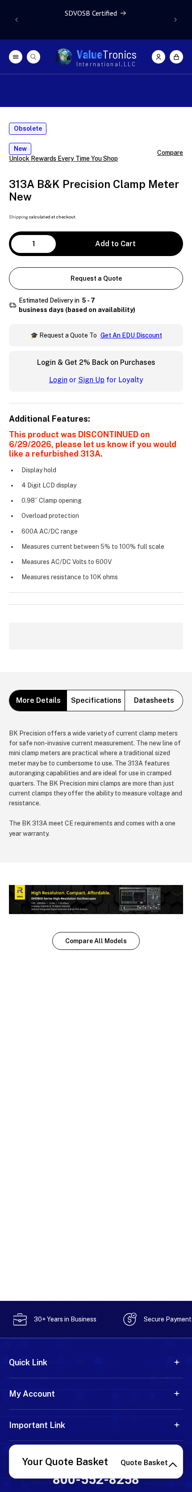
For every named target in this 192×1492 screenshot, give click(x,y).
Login (58, 380)
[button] (176, 57)
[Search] (33, 57)
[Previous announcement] (16, 20)
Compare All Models (96, 941)
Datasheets (154, 700)
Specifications (96, 700)
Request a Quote (96, 278)
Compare (170, 152)
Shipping (18, 216)
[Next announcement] (175, 20)
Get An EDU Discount (131, 335)
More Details (38, 700)
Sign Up (91, 380)
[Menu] (15, 57)
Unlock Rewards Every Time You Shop (63, 158)
